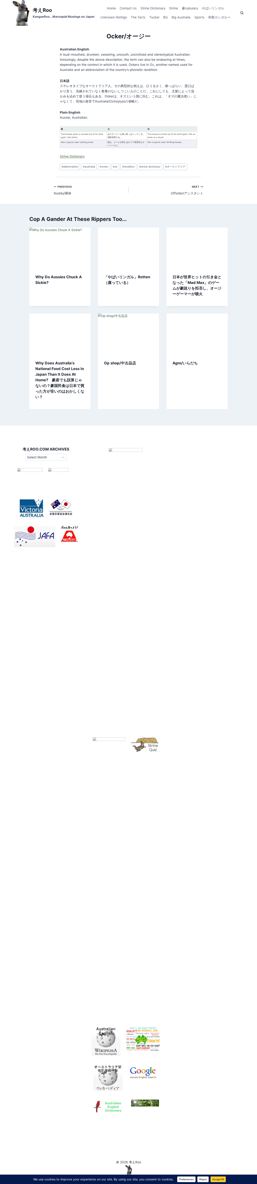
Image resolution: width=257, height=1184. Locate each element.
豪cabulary (190, 8)
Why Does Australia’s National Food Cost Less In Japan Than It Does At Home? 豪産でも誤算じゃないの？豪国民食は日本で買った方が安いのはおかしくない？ (59, 380)
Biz (165, 17)
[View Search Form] (242, 13)
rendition (128, 166)
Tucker (154, 17)
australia (89, 166)
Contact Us (128, 8)
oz (115, 166)
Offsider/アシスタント (187, 190)
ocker (104, 166)
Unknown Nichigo (113, 17)
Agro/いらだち (185, 363)
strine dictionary (149, 166)
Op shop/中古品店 (120, 363)
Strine (173, 8)
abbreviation (70, 166)
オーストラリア (175, 166)
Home (111, 8)
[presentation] (59, 248)
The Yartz (138, 17)
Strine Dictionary (153, 8)
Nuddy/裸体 (63, 190)
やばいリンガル (213, 8)
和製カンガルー (219, 17)
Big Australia (181, 17)
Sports (200, 17)
